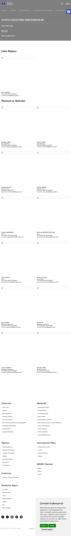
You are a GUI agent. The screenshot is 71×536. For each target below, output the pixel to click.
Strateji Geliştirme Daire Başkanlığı (42, 10)
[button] (68, 11)
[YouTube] (12, 517)
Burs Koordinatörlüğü (7, 459)
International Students (43, 453)
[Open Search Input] (62, 4)
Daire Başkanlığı (7, 26)
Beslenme (4, 501)
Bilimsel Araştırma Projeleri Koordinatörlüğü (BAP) (14, 422)
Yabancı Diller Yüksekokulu (44, 425)
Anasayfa (4, 10)
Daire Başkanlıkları (24, 10)
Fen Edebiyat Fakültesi (43, 413)
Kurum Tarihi (5, 407)
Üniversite (13, 10)
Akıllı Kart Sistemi (6, 492)
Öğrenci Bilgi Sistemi (7, 447)
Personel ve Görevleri (62, 10)
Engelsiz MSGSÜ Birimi (7, 431)
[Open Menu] (68, 3)
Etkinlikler (4, 456)
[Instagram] (16, 517)
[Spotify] (21, 517)
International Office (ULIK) (44, 447)
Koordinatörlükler (6, 428)
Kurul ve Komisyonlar (7, 419)
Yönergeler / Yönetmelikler (8, 453)
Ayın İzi (39, 474)
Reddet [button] (52, 525)
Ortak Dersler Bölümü (43, 431)
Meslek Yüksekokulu (42, 428)
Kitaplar (40, 468)
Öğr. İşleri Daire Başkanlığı (8, 450)
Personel (4, 31)
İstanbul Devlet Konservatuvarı (45, 419)
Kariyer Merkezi (6, 465)
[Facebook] (2, 517)
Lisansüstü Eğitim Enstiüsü (44, 435)
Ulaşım (4, 495)
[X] (7, 517)
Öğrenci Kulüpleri (6, 507)
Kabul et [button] (44, 525)
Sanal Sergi (5, 489)
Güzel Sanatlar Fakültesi (43, 407)
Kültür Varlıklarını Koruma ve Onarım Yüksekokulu (49, 422)
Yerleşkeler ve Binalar (7, 416)
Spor (3, 504)
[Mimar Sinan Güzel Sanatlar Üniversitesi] (10, 3)
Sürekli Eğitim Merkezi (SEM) (9, 425)
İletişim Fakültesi (41, 416)
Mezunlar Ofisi (5, 462)
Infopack (40, 456)
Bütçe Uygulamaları (8, 36)
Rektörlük (4, 410)
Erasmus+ (40, 450)
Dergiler (40, 471)
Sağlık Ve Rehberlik (6, 498)
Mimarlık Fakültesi (42, 410)
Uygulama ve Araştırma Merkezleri (10, 477)
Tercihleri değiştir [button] (47, 529)
